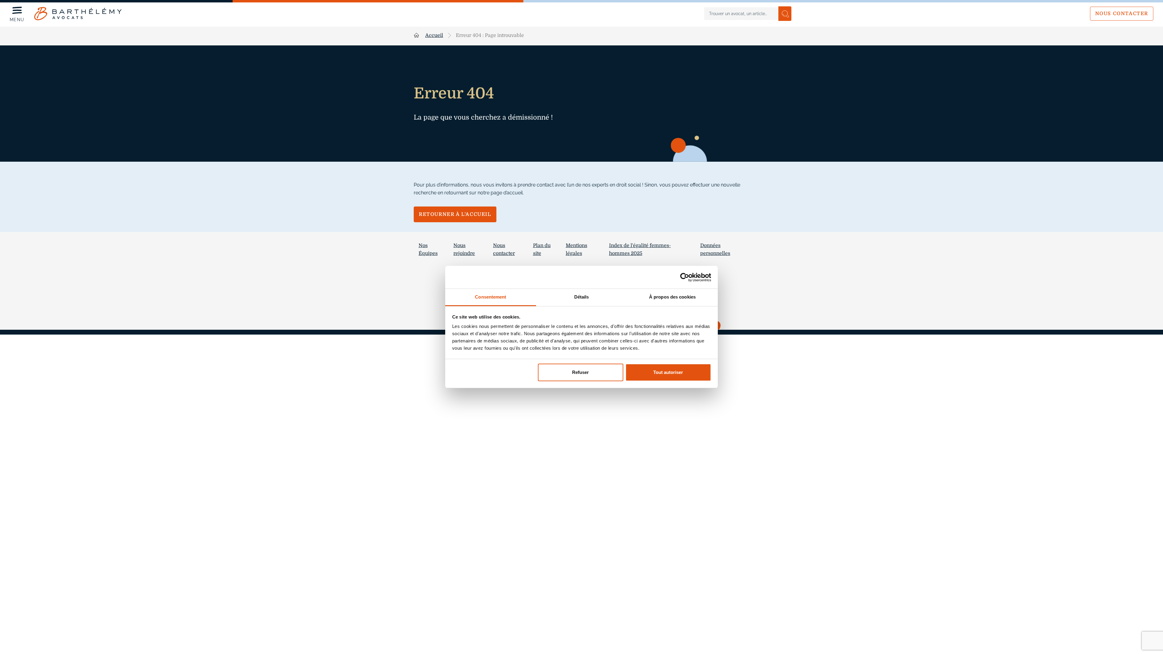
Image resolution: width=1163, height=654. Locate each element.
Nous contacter (1121, 13)
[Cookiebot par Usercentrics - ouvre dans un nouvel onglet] (684, 277)
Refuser (580, 372)
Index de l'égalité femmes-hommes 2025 (640, 249)
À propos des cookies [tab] (672, 296)
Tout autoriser (668, 372)
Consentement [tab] (490, 296)
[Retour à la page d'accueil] (78, 13)
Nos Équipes (428, 249)
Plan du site (542, 249)
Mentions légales (576, 249)
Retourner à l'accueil (455, 214)
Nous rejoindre (464, 249)
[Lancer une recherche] (784, 13)
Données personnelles (715, 249)
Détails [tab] (581, 296)
